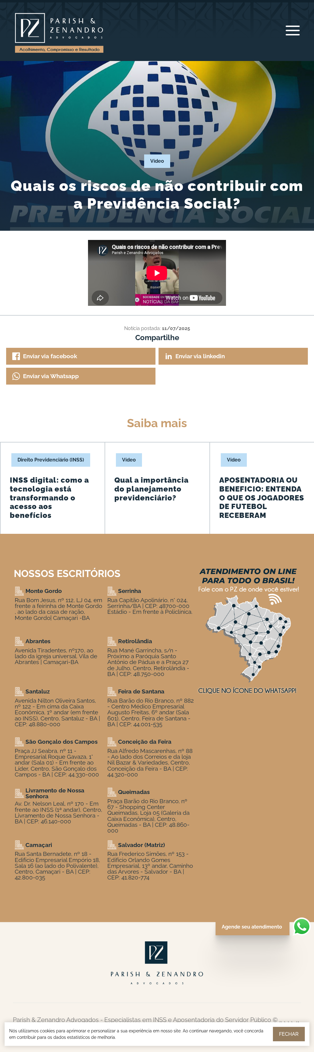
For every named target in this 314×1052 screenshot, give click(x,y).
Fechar (289, 1034)
